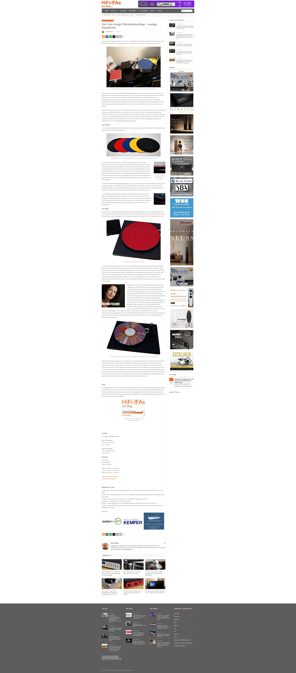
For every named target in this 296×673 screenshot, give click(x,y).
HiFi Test (113, 10)
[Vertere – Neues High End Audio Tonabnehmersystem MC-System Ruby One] (129, 632)
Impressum (176, 613)
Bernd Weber (110, 31)
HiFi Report (132, 10)
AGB (175, 622)
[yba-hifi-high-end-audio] (181, 196)
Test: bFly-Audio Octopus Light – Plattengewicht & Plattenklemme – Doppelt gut (154, 573)
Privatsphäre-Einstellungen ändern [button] (182, 640)
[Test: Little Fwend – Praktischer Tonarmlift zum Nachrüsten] (133, 564)
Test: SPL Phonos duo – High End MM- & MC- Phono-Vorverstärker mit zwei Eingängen (111, 573)
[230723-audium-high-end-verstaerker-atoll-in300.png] (166, 7)
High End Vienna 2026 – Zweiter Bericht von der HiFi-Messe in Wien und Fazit (163, 627)
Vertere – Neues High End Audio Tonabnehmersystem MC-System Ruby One (138, 634)
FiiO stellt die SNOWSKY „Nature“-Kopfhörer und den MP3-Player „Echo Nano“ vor (139, 642)
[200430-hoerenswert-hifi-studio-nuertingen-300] (154, 529)
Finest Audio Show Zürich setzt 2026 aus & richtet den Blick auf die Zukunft (139, 617)
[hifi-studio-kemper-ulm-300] (133, 529)
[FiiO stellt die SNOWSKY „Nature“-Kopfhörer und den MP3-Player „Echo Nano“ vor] (129, 640)
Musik (152, 10)
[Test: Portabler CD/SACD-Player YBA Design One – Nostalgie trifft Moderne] (172, 44)
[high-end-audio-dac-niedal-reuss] (181, 112)
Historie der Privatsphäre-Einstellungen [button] (183, 643)
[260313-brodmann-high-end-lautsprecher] (181, 265)
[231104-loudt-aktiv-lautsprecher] (181, 328)
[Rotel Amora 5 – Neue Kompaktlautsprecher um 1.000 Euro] (129, 623)
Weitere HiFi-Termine (174, 392)
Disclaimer (176, 619)
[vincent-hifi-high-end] (181, 175)
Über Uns (176, 634)
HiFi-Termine (144, 10)
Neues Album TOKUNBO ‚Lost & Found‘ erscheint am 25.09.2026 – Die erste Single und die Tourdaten (185, 27)
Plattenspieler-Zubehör (107, 20)
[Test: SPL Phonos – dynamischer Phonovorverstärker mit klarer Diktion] (133, 583)
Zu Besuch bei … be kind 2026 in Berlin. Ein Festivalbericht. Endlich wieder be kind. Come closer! (163, 617)
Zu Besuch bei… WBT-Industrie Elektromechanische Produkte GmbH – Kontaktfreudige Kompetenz (163, 644)
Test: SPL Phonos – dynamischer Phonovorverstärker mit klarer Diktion (132, 592)
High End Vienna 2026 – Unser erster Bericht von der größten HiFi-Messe (163, 635)
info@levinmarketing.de (112, 476)
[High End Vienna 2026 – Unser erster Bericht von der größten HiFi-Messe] (153, 633)
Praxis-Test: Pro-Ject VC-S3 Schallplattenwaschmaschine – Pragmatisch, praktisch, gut (110, 592)
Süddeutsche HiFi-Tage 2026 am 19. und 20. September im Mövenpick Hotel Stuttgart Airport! (183, 381)
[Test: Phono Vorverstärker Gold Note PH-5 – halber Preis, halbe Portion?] (155, 583)
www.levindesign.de (111, 478)
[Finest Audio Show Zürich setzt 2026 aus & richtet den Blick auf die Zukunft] (129, 615)
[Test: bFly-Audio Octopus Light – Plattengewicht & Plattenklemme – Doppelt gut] (155, 564)
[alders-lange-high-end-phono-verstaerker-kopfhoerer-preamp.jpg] (181, 348)
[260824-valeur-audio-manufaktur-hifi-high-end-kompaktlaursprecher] (181, 154)
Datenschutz (177, 616)
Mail (175, 631)
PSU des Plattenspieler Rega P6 (155, 216)
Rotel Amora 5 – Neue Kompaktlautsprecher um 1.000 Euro (139, 625)
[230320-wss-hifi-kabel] (181, 217)
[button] (103, 36)
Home (106, 10)
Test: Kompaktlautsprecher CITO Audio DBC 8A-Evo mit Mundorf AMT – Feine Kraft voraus (184, 53)
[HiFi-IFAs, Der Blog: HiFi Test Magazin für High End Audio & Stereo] (111, 4)
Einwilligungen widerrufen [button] (180, 645)
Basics (160, 10)
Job (175, 628)
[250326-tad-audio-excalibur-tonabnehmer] (181, 369)
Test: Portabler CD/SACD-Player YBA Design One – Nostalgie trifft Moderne (184, 45)
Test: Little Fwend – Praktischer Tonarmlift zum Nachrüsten (131, 572)
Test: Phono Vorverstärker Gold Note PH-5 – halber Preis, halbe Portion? (155, 591)
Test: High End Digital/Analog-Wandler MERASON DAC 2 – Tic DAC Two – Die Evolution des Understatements (184, 61)
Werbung (176, 625)
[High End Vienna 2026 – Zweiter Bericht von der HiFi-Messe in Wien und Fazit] (153, 625)
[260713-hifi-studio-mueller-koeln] (181, 307)
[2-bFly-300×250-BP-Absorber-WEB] (181, 91)
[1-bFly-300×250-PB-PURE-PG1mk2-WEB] (181, 286)
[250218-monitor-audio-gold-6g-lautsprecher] (181, 133)
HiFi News (123, 10)
